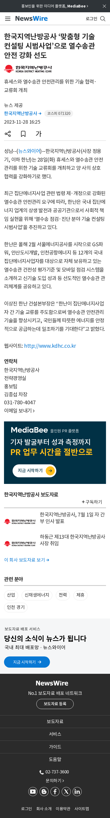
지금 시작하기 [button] (24, 662)
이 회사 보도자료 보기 (26, 560)
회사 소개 (44, 808)
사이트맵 (81, 808)
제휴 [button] (80, 595)
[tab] (55, 721)
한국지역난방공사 (22, 113)
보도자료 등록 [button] (55, 703)
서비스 (55, 734)
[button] (7, 134)
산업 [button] (11, 595)
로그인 (26, 808)
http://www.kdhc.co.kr (50, 346)
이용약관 (63, 808)
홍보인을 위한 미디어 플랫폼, (54, 6)
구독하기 (93, 502)
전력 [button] (63, 595)
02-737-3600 (57, 771)
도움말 (55, 759)
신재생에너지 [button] (37, 595)
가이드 (55, 747)
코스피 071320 (58, 113)
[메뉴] (7, 18)
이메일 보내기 (19, 411)
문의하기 (55, 780)
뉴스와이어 (29, 151)
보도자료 (55, 722)
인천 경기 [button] (16, 607)
